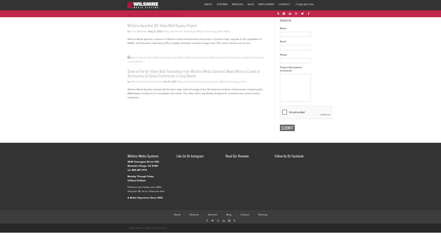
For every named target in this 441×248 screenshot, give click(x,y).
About (208, 4)
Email (283, 41)
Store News (224, 31)
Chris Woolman (139, 31)
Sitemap (263, 214)
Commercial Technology (182, 31)
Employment (266, 4)
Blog (251, 4)
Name (283, 28)
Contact (284, 4)
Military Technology (206, 31)
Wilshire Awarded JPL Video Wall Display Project (162, 25)
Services (237, 4)
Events (214, 81)
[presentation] (306, 112)
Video (243, 81)
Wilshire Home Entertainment (146, 81)
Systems (222, 4)
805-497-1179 (304, 4)
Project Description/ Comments (291, 69)
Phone (283, 54)
